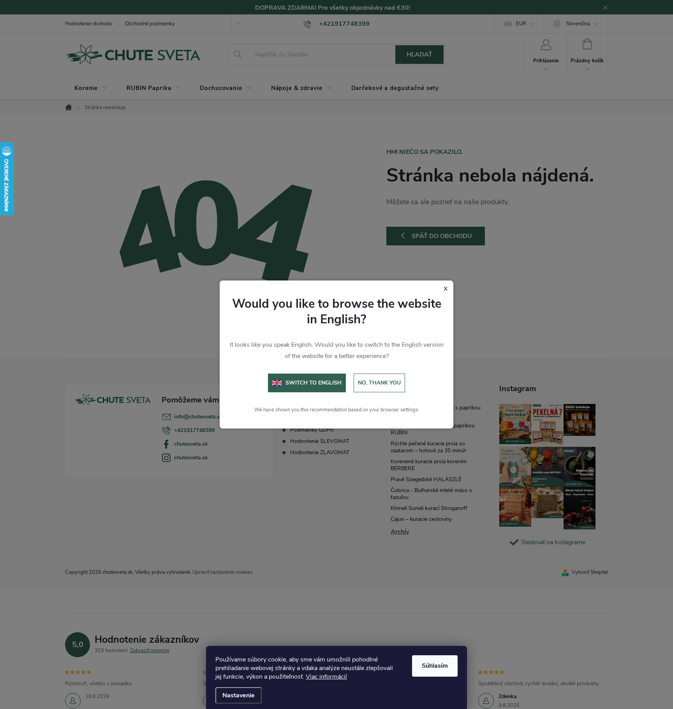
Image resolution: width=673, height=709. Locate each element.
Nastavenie (238, 695)
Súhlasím (435, 665)
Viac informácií (326, 676)
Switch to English (313, 382)
